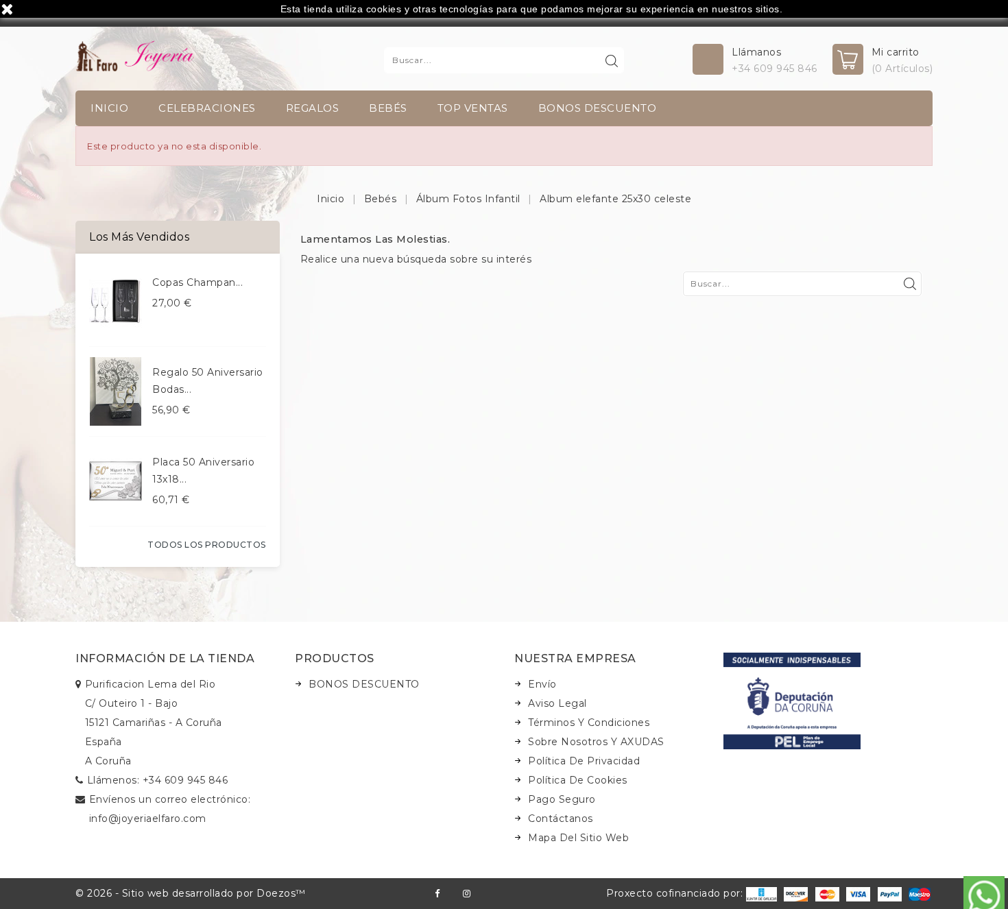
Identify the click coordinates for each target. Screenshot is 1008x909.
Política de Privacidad (584, 761)
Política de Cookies (577, 780)
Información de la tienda (164, 658)
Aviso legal (557, 703)
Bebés (388, 107)
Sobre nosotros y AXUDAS (596, 742)
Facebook (437, 894)
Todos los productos (206, 545)
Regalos (312, 107)
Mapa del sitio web (578, 838)
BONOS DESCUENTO (597, 107)
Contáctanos (560, 818)
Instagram (467, 894)
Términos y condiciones (588, 722)
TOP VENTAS (472, 107)
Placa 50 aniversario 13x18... (203, 470)
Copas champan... (197, 282)
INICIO (109, 107)
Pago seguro (562, 799)
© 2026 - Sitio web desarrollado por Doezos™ (190, 893)
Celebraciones (207, 107)
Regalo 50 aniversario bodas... (207, 381)
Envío (542, 684)
